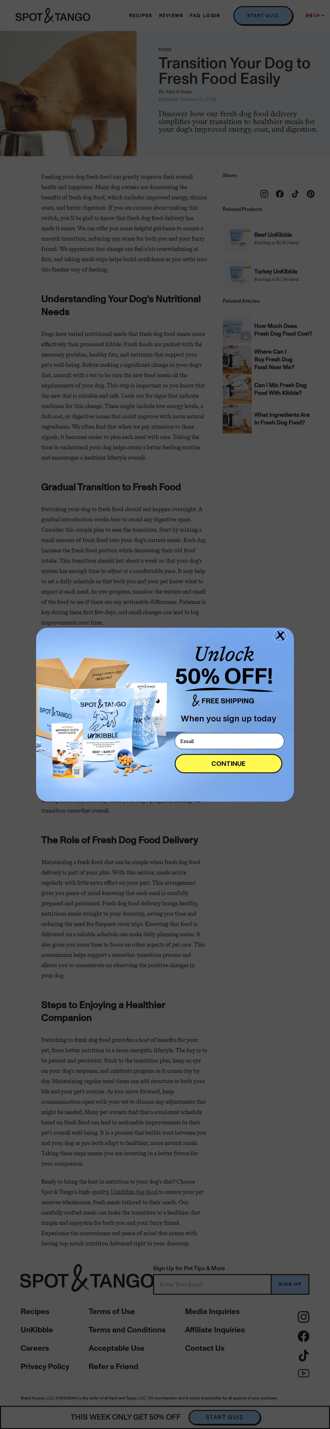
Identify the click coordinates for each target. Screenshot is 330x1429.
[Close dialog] (280, 636)
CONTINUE (228, 763)
